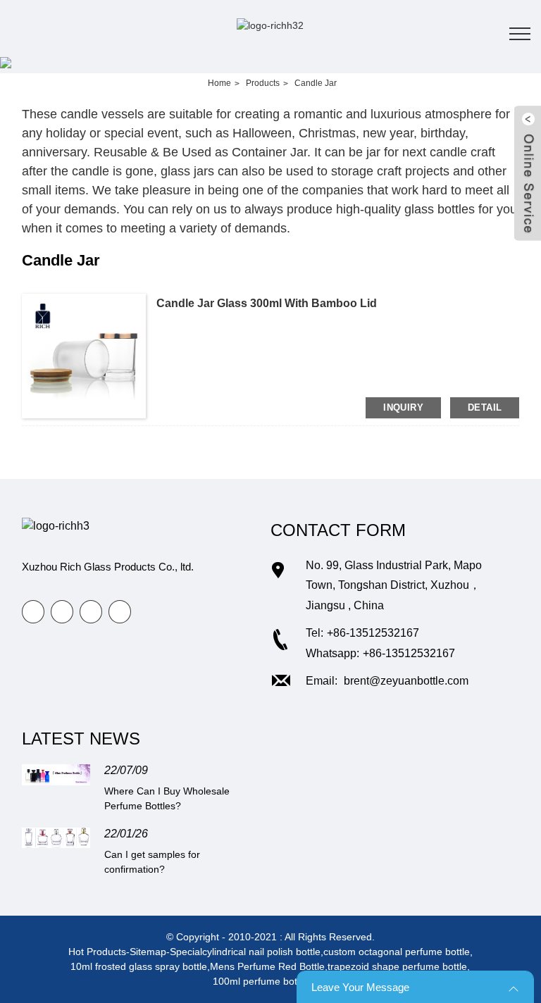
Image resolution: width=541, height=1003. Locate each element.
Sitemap (148, 951)
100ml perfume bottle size (270, 981)
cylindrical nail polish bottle (261, 951)
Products (263, 83)
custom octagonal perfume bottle (396, 951)
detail (485, 407)
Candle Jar (315, 83)
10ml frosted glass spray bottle (138, 966)
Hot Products (97, 951)
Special (186, 951)
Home (219, 83)
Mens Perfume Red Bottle (267, 966)
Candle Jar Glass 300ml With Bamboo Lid (266, 303)
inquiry (403, 407)
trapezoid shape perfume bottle (397, 966)
